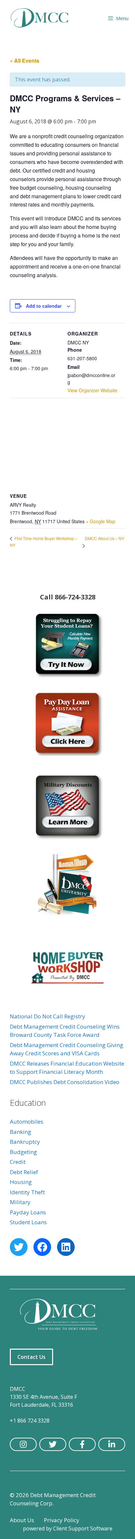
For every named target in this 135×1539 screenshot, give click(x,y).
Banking (20, 1132)
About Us (22, 1520)
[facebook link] (82, 1444)
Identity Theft (27, 1192)
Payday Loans (28, 1212)
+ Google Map (100, 521)
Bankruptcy (25, 1141)
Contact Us (31, 1357)
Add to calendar (44, 306)
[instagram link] (23, 1444)
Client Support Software (82, 1528)
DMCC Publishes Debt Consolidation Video (64, 1082)
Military (20, 1202)
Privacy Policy (61, 1520)
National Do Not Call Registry (47, 1016)
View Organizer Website (92, 390)
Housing (21, 1182)
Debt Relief (24, 1172)
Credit (18, 1162)
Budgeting (23, 1152)
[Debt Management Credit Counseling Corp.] (43, 18)
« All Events (24, 60)
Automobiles (26, 1121)
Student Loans (28, 1222)
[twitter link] (52, 1444)
